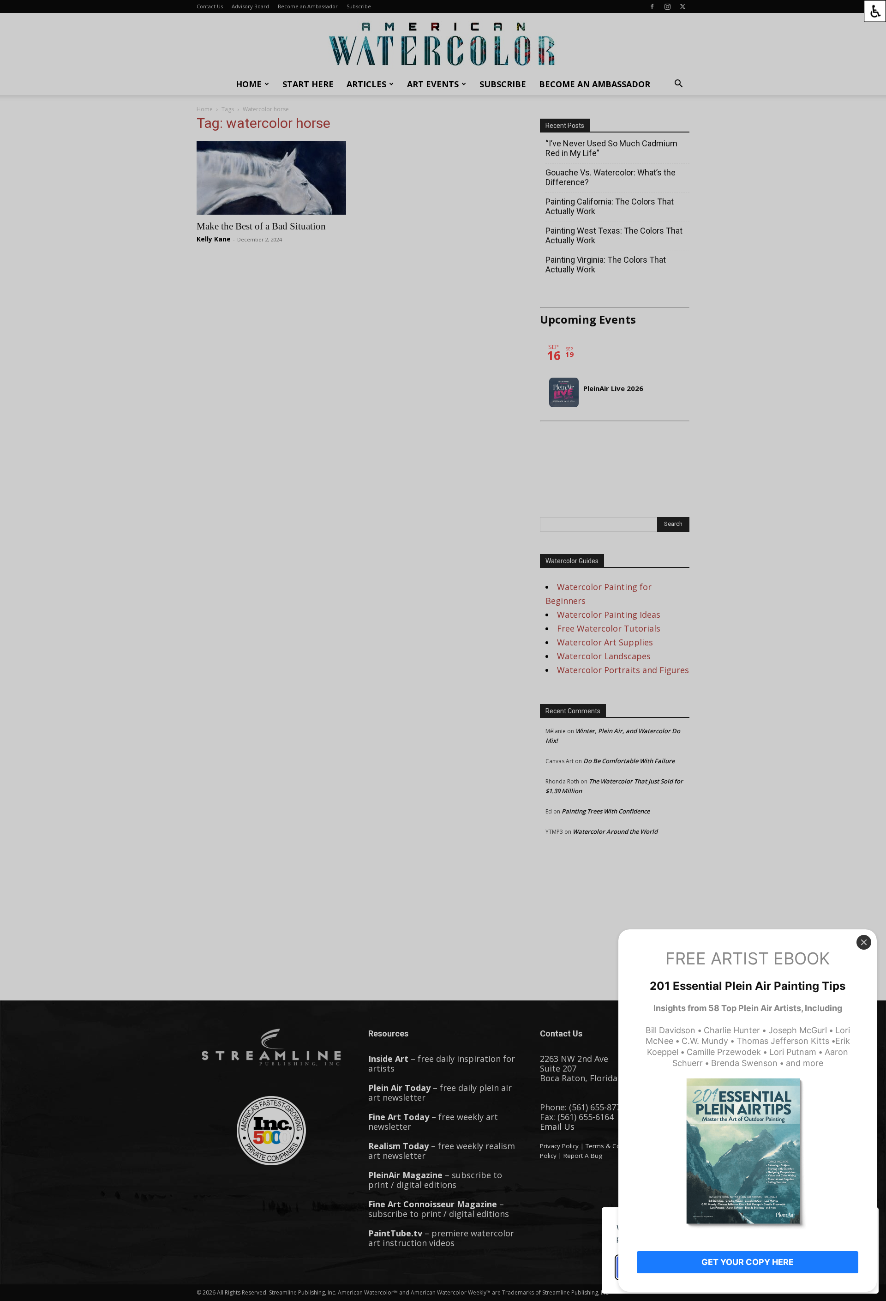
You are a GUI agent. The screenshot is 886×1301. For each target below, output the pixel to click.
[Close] (863, 942)
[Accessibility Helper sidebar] (875, 11)
